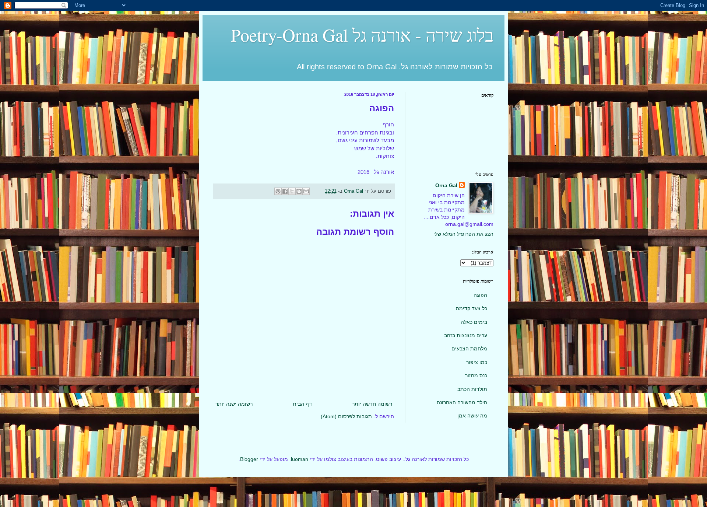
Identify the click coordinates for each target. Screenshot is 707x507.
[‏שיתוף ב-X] (292, 191)
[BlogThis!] (299, 191)
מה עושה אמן (472, 416)
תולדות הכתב (472, 389)
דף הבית (302, 404)
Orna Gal (446, 185)
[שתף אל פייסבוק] (285, 191)
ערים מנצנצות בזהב (465, 335)
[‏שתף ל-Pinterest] (278, 191)
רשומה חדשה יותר (372, 404)
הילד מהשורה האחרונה (462, 402)
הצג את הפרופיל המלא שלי (463, 234)
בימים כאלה (474, 322)
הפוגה (480, 295)
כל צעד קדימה (471, 308)
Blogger (249, 459)
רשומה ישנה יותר (234, 404)
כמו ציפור (476, 362)
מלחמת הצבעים (469, 349)
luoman (299, 459)
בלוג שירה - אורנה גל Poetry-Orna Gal (362, 34)
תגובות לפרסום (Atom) (346, 416)
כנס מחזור (476, 375)
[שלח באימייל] (306, 191)
